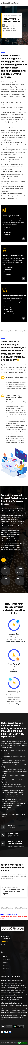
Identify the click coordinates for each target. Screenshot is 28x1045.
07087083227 (6, 939)
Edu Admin (5, 962)
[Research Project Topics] (10, 3)
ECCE (3, 971)
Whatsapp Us (13, 671)
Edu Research (5, 968)
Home (5, 956)
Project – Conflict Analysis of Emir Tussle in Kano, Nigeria (13, 892)
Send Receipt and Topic (13, 704)
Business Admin (6, 959)
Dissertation (5, 965)
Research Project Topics (12, 887)
